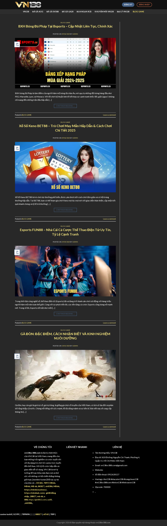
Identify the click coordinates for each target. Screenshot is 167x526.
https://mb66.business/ (35, 489)
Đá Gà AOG (37, 11)
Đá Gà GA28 (67, 11)
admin (75, 34)
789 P (46, 483)
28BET (33, 496)
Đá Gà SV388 (53, 11)
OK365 (39, 483)
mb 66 (40, 496)
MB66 (52, 483)
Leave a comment (109, 115)
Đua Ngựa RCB (84, 11)
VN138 (26, 11)
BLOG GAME (138, 11)
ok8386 (49, 486)
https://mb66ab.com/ (34, 493)
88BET (38, 514)
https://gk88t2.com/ (38, 499)
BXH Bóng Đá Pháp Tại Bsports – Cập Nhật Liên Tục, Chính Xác (65, 26)
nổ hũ (46, 514)
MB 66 (34, 486)
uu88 (49, 499)
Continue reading (65, 106)
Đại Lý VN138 (123, 11)
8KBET (41, 486)
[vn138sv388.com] (28, 5)
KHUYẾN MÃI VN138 (104, 11)
